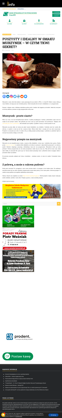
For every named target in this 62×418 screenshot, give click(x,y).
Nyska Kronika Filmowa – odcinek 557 (14, 385)
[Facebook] (4, 96)
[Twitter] (14, 96)
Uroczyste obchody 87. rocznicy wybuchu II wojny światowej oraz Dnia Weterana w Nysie (26, 389)
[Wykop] (18, 96)
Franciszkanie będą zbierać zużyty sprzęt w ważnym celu (19, 378)
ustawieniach (19, 416)
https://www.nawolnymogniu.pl (31, 176)
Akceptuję (53, 415)
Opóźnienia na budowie (11, 381)
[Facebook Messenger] (25, 96)
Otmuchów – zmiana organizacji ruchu (28, 9)
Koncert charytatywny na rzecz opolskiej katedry (17, 374)
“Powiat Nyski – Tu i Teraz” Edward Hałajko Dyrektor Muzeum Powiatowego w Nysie (25, 383)
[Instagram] (11, 96)
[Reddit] (22, 96)
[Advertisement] (18, 300)
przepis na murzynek (10, 145)
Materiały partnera (7, 34)
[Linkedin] (7, 96)
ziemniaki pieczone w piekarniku (10, 123)
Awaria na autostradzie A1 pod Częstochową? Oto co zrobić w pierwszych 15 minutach (26, 387)
